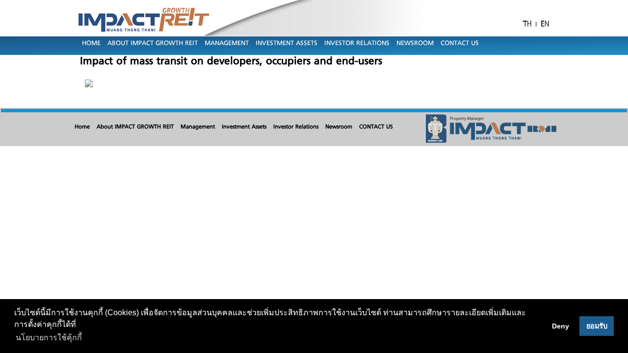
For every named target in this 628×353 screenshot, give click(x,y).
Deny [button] (560, 326)
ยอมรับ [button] (596, 326)
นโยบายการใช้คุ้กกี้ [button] (49, 337)
